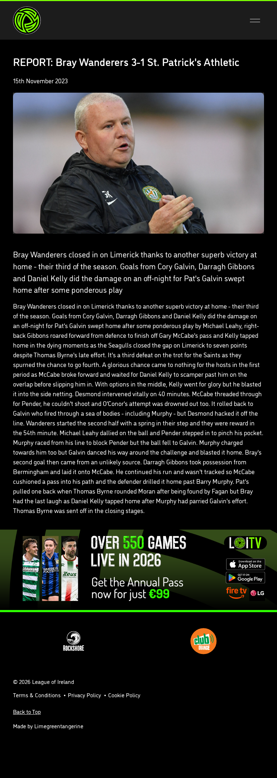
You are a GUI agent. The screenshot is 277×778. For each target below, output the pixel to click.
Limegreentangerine (58, 726)
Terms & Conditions (37, 695)
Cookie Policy (124, 695)
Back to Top (27, 711)
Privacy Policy (84, 695)
